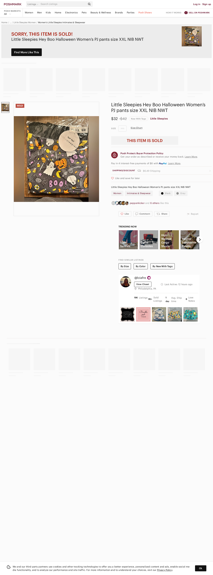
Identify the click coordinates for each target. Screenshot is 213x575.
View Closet (142, 284)
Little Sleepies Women (24, 22)
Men (39, 12)
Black (168, 193)
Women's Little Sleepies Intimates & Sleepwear (61, 22)
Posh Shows (145, 12)
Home (58, 12)
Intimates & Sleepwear (139, 193)
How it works (174, 12)
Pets (84, 12)
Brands (119, 12)
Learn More (174, 163)
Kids (48, 12)
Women (29, 12)
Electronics (71, 12)
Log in (196, 4)
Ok (200, 568)
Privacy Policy (164, 569)
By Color (141, 266)
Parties (130, 12)
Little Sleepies (159, 118)
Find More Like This (26, 52)
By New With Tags (162, 266)
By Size (125, 266)
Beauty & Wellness (101, 12)
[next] (199, 239)
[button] (33, 4)
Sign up (206, 4)
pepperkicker (137, 203)
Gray (182, 193)
